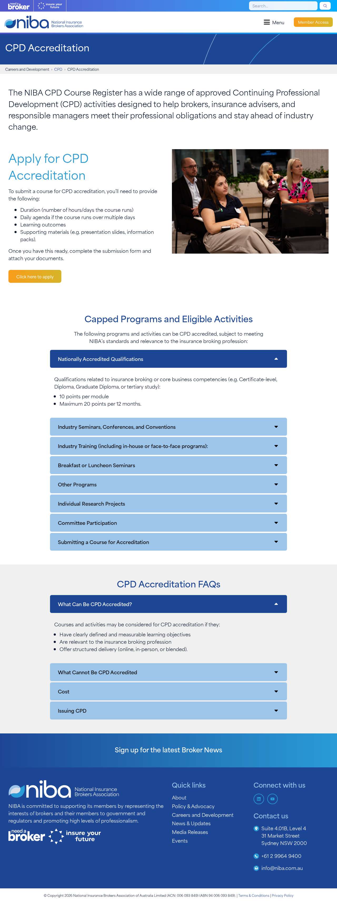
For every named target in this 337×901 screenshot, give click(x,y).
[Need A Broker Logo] (18, 5)
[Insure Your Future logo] (50, 5)
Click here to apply (34, 276)
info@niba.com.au (282, 868)
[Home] (43, 22)
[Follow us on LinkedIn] (259, 799)
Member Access (313, 22)
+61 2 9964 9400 (281, 855)
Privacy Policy (283, 895)
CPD (58, 69)
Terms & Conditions (253, 895)
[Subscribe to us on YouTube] (272, 799)
